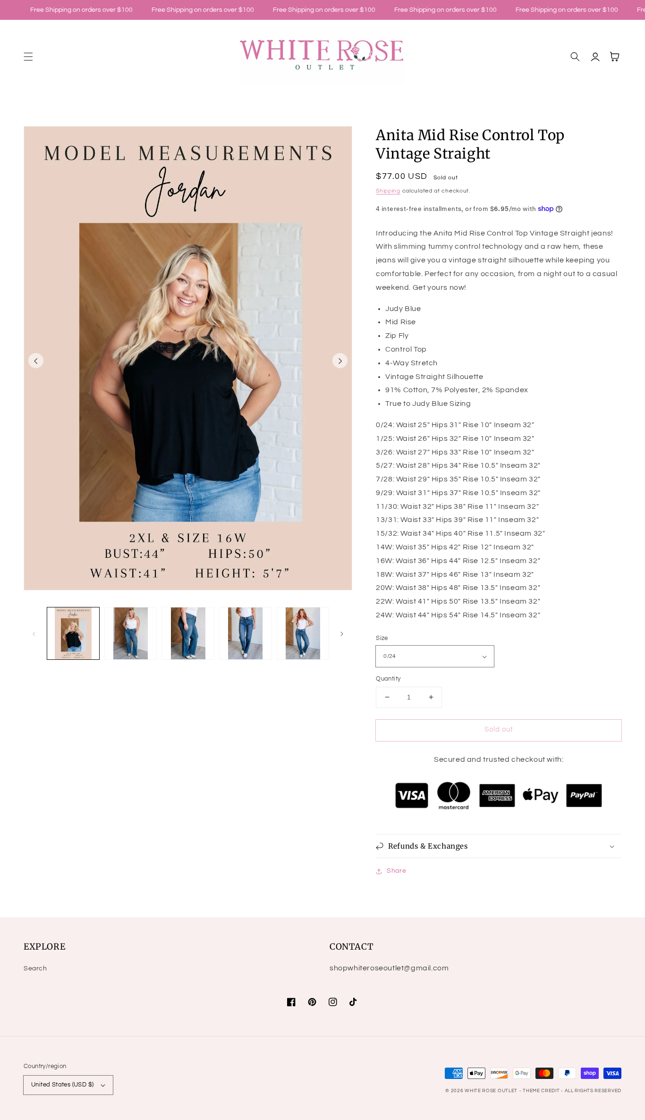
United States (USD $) (62, 1084)
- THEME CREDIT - (542, 1090)
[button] (28, 56)
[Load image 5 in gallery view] (303, 633)
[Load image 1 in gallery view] (73, 633)
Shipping (388, 191)
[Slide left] (35, 360)
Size (382, 638)
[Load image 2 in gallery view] (130, 633)
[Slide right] (340, 360)
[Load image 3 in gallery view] (187, 633)
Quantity (388, 678)
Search (35, 968)
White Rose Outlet (491, 1090)
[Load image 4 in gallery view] (245, 633)
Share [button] (396, 870)
